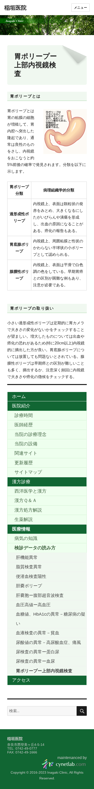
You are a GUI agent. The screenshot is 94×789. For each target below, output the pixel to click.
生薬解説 (23, 519)
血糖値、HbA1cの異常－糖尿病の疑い (50, 619)
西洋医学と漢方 (30, 491)
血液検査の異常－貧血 (37, 632)
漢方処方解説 (28, 510)
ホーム (19, 396)
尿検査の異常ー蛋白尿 (37, 651)
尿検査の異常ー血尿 (35, 661)
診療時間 (23, 415)
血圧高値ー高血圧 (33, 604)
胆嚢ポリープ (29, 585)
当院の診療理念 (30, 434)
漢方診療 (21, 481)
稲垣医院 (15, 7)
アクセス (21, 680)
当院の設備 (25, 443)
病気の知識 (25, 538)
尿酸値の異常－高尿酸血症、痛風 (48, 642)
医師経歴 (23, 424)
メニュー (80, 7)
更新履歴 (23, 462)
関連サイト (25, 453)
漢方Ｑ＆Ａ (25, 500)
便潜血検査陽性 (31, 576)
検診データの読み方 (35, 547)
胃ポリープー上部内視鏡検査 (44, 670)
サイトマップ (28, 472)
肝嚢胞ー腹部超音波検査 (40, 595)
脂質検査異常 (29, 566)
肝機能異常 (27, 557)
